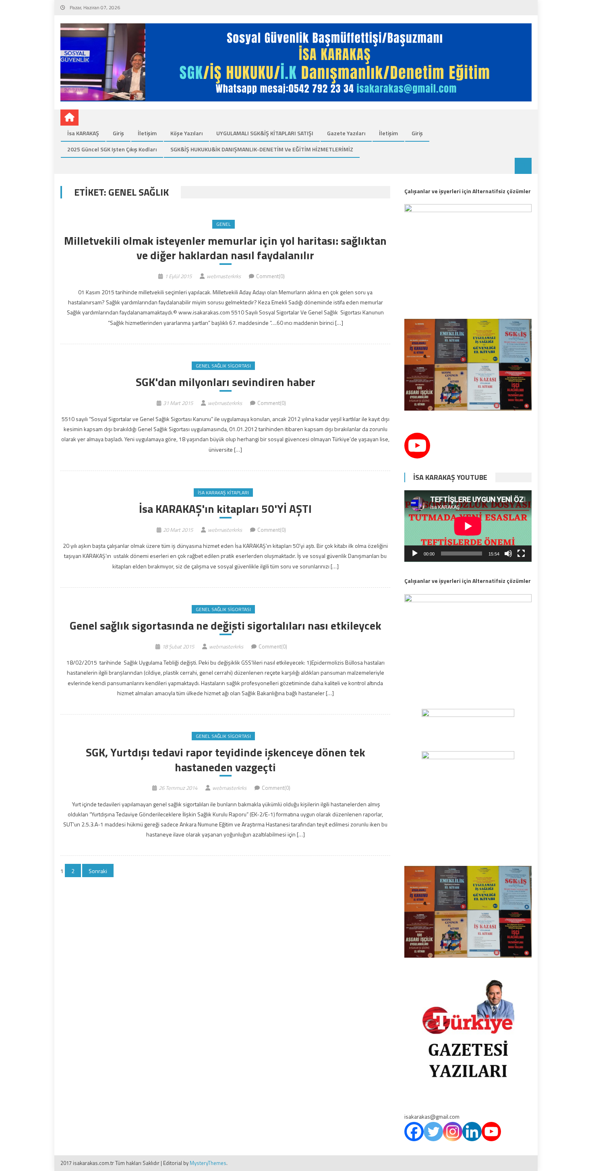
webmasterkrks (224, 276)
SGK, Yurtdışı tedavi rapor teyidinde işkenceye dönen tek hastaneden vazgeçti (225, 759)
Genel (223, 224)
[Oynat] (415, 553)
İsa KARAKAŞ (83, 133)
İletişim (147, 133)
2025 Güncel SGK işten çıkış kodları (112, 149)
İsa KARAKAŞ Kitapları (223, 492)
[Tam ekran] (521, 553)
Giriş (118, 133)
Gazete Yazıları (346, 133)
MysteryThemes (208, 1163)
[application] (468, 526)
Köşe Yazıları (186, 133)
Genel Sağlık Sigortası (223, 366)
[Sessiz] (508, 553)
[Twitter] (433, 1131)
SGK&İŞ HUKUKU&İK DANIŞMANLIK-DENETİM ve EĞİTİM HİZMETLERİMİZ (261, 149)
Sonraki (98, 871)
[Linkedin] (472, 1131)
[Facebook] (414, 1131)
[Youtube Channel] (417, 445)
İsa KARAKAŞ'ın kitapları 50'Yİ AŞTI (225, 509)
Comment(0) (270, 276)
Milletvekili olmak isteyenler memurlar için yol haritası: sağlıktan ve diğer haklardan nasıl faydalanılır (225, 248)
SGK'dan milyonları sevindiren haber (225, 382)
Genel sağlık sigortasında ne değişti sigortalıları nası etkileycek (225, 625)
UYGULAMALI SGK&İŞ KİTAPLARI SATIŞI (264, 133)
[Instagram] (452, 1131)
